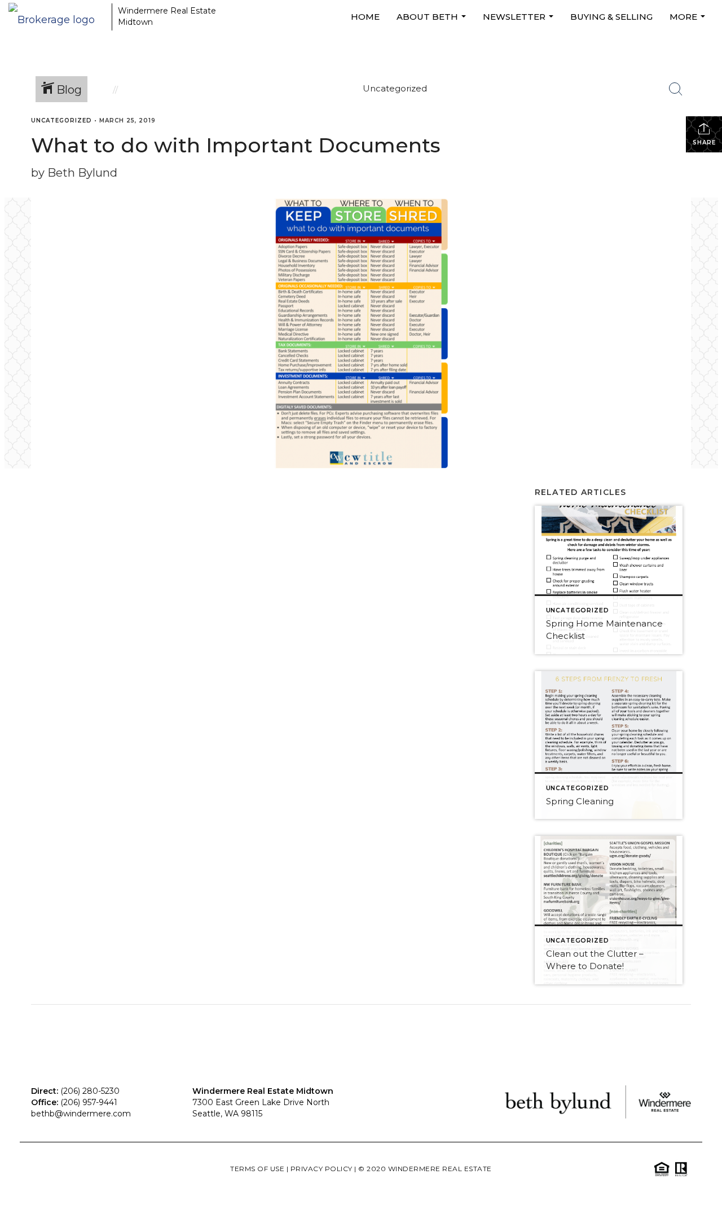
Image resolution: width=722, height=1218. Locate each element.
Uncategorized (61, 120)
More (689, 22)
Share (704, 142)
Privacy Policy (321, 1168)
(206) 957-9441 (88, 1102)
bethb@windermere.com (81, 1114)
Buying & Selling (611, 16)
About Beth (433, 22)
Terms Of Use (257, 1168)
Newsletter (519, 22)
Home (365, 16)
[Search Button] (676, 89)
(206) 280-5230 (90, 1091)
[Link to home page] (57, 17)
